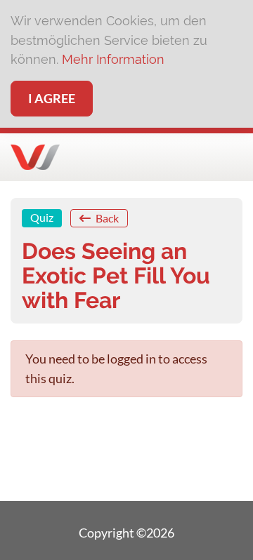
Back (106, 218)
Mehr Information (113, 59)
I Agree (51, 98)
